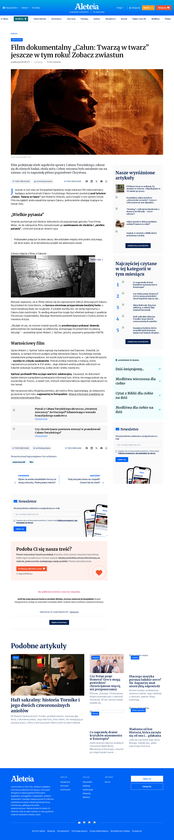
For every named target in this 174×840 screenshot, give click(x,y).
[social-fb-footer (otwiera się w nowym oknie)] (84, 822)
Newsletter (87, 782)
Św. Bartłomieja (98, 12)
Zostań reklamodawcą (99, 831)
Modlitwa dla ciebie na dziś (134, 409)
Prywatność (137, 831)
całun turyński (19, 462)
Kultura (97, 19)
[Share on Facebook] (87, 181)
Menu (5, 19)
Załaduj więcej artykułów (138, 245)
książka (95, 657)
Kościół (124, 19)
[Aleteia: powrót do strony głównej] (87, 6)
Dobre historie (40, 19)
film (31, 462)
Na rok (107, 782)
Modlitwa (19, 19)
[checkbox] (14, 521)
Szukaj (36, 8)
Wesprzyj (162, 7)
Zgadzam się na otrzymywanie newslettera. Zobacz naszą (46, 521)
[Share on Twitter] (96, 181)
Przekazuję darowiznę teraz (30, 568)
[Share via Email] (101, 181)
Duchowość (57, 19)
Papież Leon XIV (139, 19)
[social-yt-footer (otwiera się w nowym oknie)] (79, 822)
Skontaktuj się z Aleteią (120, 831)
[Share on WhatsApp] (106, 181)
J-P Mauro (38, 62)
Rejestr (147, 7)
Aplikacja (86, 786)
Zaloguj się (135, 8)
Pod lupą (84, 19)
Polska (167, 19)
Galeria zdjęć (96, 259)
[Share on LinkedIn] (92, 181)
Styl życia (71, 19)
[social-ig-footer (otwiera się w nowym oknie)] (95, 822)
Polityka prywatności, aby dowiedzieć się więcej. (137, 453)
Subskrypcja (88, 789)
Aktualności (110, 19)
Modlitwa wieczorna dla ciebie (136, 381)
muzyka (135, 657)
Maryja (95, 713)
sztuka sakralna (138, 710)
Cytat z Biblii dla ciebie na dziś (134, 395)
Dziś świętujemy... (130, 369)
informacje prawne (79, 831)
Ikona (16, 657)
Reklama (86, 797)
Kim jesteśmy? (63, 831)
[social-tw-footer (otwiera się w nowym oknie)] (89, 822)
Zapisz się (20, 529)
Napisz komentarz (59, 622)
